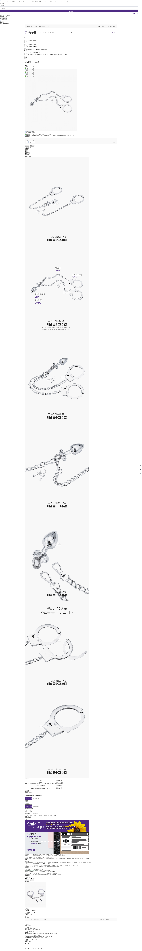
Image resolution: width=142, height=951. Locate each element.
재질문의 (29, 808)
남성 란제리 (65, 54)
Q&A (26, 151)
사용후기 (109, 26)
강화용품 (32, 46)
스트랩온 (34, 44)
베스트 (25, 37)
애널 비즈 (36, 49)
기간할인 (34, 40)
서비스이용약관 (30, 919)
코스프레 (30, 54)
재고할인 (30, 40)
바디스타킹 (34, 54)
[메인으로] (25, 65)
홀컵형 (28, 46)
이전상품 (27, 147)
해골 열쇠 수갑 (28, 908)
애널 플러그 (30, 49)
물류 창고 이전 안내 (104, 919)
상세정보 (27, 148)
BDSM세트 (26, 52)
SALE (25, 38)
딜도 (25, 44)
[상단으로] (140, 949)
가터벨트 (54, 54)
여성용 (25, 42)
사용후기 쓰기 (29, 798)
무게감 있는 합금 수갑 (30, 912)
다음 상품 (31, 147)
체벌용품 (35, 52)
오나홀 (25, 46)
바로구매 (32, 145)
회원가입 (2, 22)
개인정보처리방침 (38, 919)
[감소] (27, 142)
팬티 (48, 54)
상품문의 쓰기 (29, 806)
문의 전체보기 (36, 806)
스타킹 (50, 54)
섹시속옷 (26, 53)
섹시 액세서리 (59, 54)
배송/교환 (27, 153)
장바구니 (27, 145)
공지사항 (27, 943)
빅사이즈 (26, 54)
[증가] (34, 142)
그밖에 (25, 58)
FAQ (99, 26)
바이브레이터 (29, 44)
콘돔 (25, 57)
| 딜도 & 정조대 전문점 (42, 26)
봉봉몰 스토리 (28, 941)
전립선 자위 (40, 49)
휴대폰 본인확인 (3, 18)
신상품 (25, 41)
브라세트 (44, 54)
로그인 (113, 32)
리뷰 (26, 150)
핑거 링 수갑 (28, 916)
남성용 (25, 45)
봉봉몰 (32, 32)
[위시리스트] (34, 145)
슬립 (38, 54)
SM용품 (25, 50)
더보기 (26, 800)
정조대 (35, 46)
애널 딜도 (26, 49)
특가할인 (26, 40)
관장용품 (45, 49)
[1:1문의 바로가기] (29, 927)
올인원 (40, 54)
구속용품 (31, 52)
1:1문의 (103, 26)
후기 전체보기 (36, 798)
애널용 (25, 48)
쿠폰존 (113, 26)
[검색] (71, 32)
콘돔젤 (25, 56)
